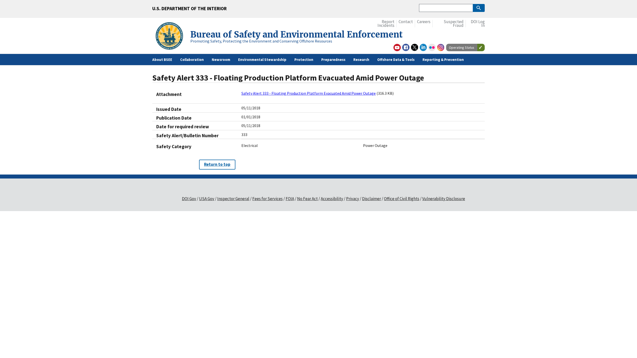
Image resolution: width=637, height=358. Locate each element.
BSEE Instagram (440, 47)
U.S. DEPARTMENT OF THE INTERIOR (189, 8)
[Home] (171, 36)
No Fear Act (307, 198)
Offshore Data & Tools (396, 59)
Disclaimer (371, 198)
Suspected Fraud (454, 24)
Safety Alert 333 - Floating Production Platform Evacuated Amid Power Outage (308, 93)
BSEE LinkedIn (423, 47)
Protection (303, 59)
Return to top (217, 164)
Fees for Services (267, 198)
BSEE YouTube (397, 47)
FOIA (290, 198)
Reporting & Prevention (443, 59)
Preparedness (333, 59)
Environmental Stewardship (262, 59)
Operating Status (461, 47)
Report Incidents (385, 24)
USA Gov (206, 198)
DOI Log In (478, 24)
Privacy (352, 198)
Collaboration (192, 59)
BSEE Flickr (432, 47)
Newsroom (221, 59)
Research (361, 59)
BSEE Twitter (414, 47)
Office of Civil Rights (401, 198)
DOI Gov (189, 198)
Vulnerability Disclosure (443, 198)
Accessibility (332, 198)
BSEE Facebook (406, 47)
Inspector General (233, 198)
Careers (423, 22)
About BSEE (162, 59)
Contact (406, 22)
